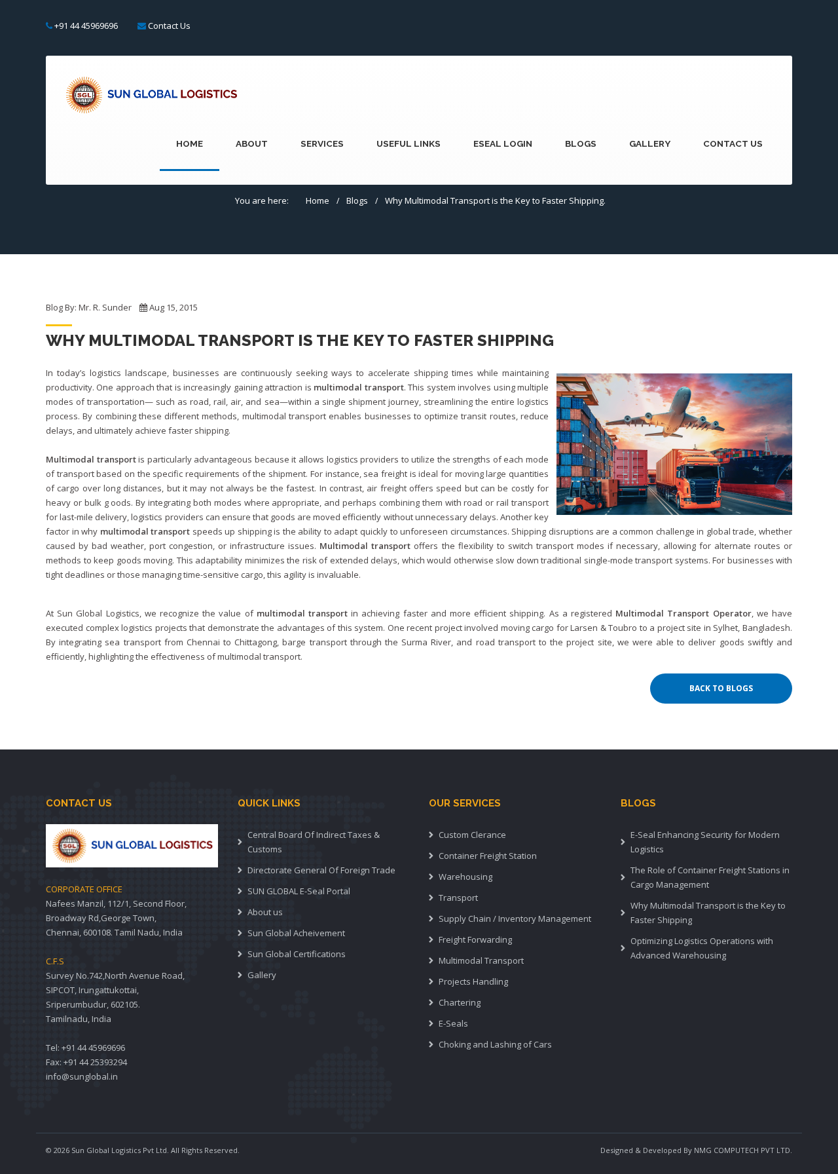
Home (189, 143)
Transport (458, 897)
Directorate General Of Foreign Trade (321, 870)
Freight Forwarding (475, 939)
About (252, 143)
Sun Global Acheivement (296, 933)
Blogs (580, 143)
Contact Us (169, 25)
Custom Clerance (472, 835)
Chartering (460, 1002)
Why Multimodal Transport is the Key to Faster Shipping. (495, 200)
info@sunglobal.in (82, 1076)
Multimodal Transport (481, 960)
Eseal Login (502, 143)
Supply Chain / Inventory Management (515, 918)
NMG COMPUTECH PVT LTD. (743, 1150)
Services (322, 143)
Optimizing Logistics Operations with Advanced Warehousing (701, 948)
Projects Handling (473, 981)
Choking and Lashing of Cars (495, 1044)
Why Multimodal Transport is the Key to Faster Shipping (708, 912)
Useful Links (408, 143)
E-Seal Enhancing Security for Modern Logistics (705, 842)
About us (265, 912)
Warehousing (465, 876)
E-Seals (453, 1023)
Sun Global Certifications (296, 954)
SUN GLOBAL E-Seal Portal (298, 891)
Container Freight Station (488, 856)
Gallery (649, 143)
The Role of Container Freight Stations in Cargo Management (710, 877)
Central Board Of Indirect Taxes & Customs (313, 842)
